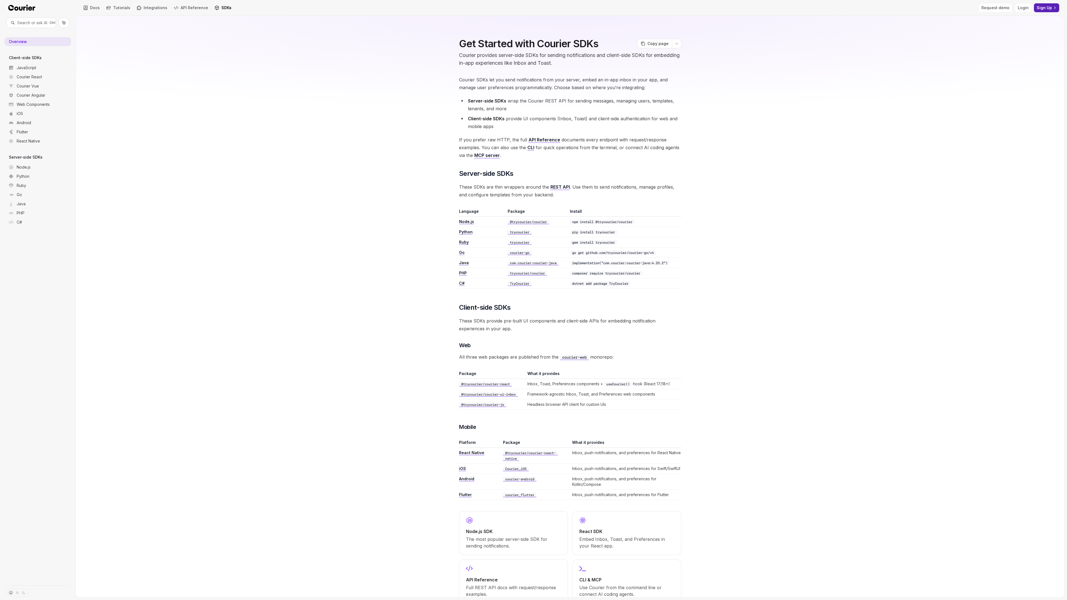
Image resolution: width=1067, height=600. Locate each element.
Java (464, 262)
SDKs (226, 7)
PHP (463, 273)
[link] (513, 533)
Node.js (466, 221)
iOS (462, 468)
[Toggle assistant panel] (64, 23)
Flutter (465, 494)
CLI (530, 147)
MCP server (487, 155)
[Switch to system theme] (11, 593)
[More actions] (676, 43)
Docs (95, 7)
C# (462, 283)
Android (466, 478)
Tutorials (121, 7)
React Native (471, 452)
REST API (560, 187)
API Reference (194, 7)
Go (462, 252)
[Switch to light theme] (17, 593)
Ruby (464, 242)
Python (466, 231)
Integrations (155, 7)
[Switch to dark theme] (23, 593)
